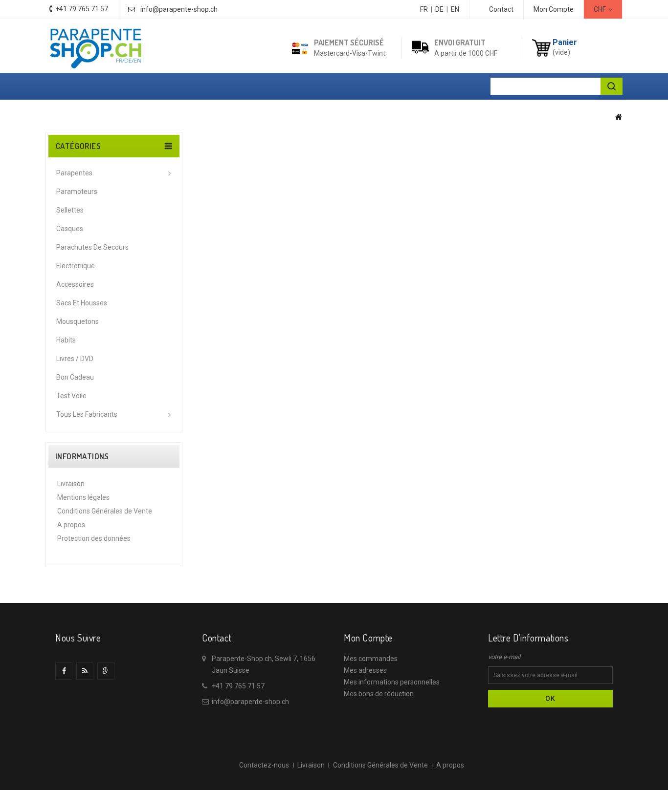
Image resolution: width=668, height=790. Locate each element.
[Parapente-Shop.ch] (95, 47)
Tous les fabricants (86, 414)
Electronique (75, 266)
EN (455, 9)
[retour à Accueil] (619, 117)
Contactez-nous (264, 765)
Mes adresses (365, 670)
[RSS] (85, 671)
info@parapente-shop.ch (179, 9)
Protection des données (94, 538)
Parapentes (74, 173)
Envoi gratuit (460, 42)
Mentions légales (83, 497)
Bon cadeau (75, 377)
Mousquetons (77, 321)
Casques (69, 229)
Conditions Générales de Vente (104, 511)
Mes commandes (371, 658)
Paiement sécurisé (349, 42)
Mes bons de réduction (379, 694)
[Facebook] (64, 671)
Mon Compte (554, 9)
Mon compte (368, 637)
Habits (66, 340)
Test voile (71, 396)
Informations (82, 456)
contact (501, 9)
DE (439, 9)
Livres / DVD (74, 359)
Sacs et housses (81, 303)
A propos (71, 525)
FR (424, 9)
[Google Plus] (106, 671)
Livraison (71, 484)
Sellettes (70, 210)
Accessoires (75, 284)
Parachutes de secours (92, 247)
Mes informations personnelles (392, 682)
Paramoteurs (76, 191)
